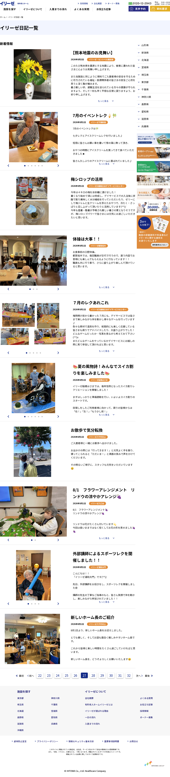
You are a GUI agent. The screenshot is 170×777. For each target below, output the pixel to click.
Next (59, 165)
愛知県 (54, 717)
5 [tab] (38, 166)
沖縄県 (20, 730)
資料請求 (162, 8)
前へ (31, 675)
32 (129, 675)
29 (102, 675)
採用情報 (84, 3)
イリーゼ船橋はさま (99, 380)
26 (75, 675)
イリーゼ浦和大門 (98, 567)
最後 (147, 675)
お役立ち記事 (103, 9)
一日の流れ (90, 717)
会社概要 (98, 3)
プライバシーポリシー (47, 741)
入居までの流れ (58, 9)
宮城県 (54, 710)
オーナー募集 (114, 3)
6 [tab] (42, 166)
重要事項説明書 (111, 741)
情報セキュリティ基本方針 (81, 741)
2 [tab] (28, 166)
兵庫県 (54, 723)
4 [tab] (35, 166)
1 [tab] (25, 166)
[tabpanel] (32, 74)
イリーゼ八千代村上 (97, 437)
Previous (8, 165)
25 (66, 675)
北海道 (20, 710)
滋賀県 (20, 723)
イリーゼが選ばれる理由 (96, 710)
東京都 (20, 698)
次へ (138, 675)
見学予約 (140, 8)
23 (48, 675)
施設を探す (9, 9)
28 (93, 675)
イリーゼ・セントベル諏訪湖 (101, 59)
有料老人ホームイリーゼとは (99, 704)
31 (120, 675)
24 (57, 675)
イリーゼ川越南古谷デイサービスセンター (106, 186)
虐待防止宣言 (20, 741)
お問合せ (133, 741)
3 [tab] (31, 166)
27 (84, 675)
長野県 (20, 717)
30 (111, 675)
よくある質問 (81, 9)
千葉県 (54, 704)
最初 (21, 675)
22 (40, 675)
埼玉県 (20, 704)
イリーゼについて (32, 9)
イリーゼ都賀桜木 (98, 245)
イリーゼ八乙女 (97, 503)
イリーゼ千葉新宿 (98, 122)
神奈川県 (55, 698)
